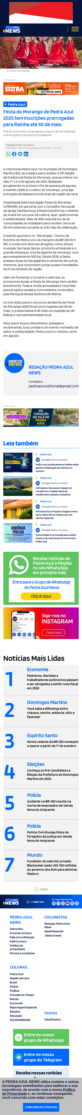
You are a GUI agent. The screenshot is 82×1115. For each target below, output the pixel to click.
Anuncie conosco (21, 933)
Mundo (14, 999)
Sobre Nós (16, 929)
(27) (37, 902)
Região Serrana (19, 978)
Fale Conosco (18, 941)
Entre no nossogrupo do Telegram (43, 1057)
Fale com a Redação (22, 937)
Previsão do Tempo (22, 995)
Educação (16, 1015)
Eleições (15, 1011)
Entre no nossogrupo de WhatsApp (44, 1037)
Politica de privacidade (17, 947)
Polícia (14, 986)
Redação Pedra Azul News (57, 925)
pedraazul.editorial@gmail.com (54, 386)
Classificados (52, 1019)
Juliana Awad (52, 935)
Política (14, 990)
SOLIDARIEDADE (20, 1020)
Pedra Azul (16, 974)
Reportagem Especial (23, 1007)
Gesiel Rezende (53, 931)
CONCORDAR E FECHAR (41, 1107)
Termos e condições (22, 953)
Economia (16, 1003)
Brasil (13, 982)
